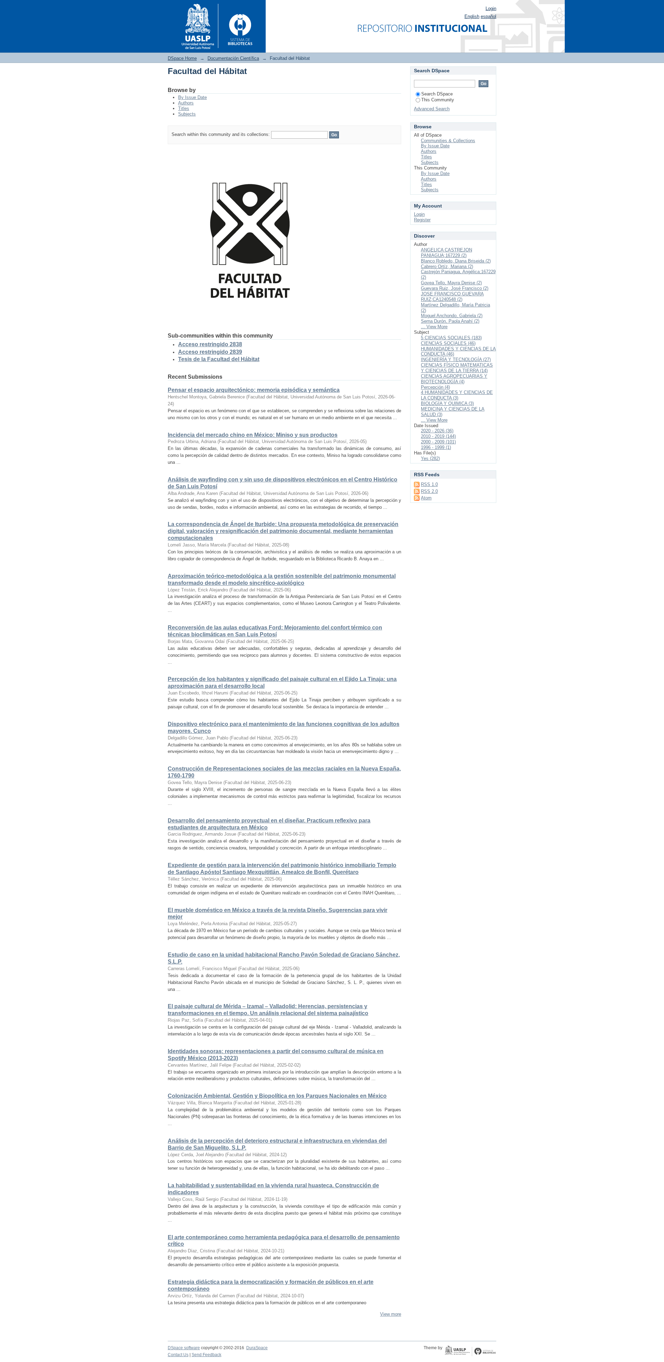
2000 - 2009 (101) (438, 441)
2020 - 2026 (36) (437, 430)
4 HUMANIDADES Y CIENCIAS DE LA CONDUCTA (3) (457, 395)
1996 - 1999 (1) (436, 447)
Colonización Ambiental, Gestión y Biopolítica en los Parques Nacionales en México (277, 1096)
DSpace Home (182, 58)
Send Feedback (206, 1354)
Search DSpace (437, 93)
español (488, 16)
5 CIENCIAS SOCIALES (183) (451, 337)
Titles (183, 108)
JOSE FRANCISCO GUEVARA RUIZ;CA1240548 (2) (452, 296)
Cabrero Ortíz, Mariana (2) (447, 266)
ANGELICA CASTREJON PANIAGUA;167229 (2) (446, 252)
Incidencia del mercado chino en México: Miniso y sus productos (253, 435)
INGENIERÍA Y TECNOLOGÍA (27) (456, 359)
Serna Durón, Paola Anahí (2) (450, 321)
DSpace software (184, 1347)
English (471, 16)
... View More (434, 326)
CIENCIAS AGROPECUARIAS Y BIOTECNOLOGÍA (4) (454, 379)
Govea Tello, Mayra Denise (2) (451, 282)
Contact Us (178, 1354)
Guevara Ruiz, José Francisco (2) (454, 288)
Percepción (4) (435, 387)
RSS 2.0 (429, 491)
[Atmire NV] (470, 1351)
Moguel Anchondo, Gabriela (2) (451, 315)
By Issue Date (192, 97)
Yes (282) (430, 458)
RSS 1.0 (429, 484)
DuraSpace (257, 1347)
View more (390, 1314)
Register (422, 219)
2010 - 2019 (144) (438, 436)
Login (491, 8)
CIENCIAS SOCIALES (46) (448, 343)
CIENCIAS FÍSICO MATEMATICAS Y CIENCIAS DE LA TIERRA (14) (457, 367)
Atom (426, 497)
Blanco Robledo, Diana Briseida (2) (456, 261)
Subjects (187, 114)
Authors (186, 102)
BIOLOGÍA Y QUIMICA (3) (447, 403)
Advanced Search (432, 108)
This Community (437, 99)
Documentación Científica (233, 58)
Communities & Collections (448, 140)
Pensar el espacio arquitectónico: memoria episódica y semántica (254, 390)
